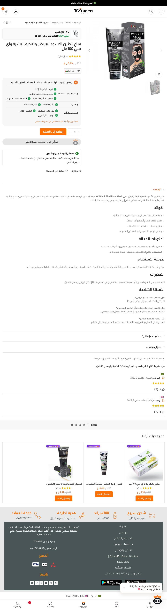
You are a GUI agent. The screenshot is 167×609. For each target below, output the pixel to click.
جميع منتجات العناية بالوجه (37, 22)
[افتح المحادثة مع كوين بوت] (157, 599)
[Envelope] (46, 583)
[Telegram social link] (72, 425)
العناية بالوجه (57, 22)
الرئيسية (77, 22)
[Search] (151, 11)
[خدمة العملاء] (37, 515)
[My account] (16, 11)
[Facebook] (56, 583)
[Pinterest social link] (80, 425)
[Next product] (4, 22)
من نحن (123, 532)
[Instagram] (41, 583)
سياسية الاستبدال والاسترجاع (123, 555)
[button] (144, 498)
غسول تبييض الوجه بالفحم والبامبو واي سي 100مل (56, 483)
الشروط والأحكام (123, 538)
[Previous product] (10, 22)
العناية (68, 22)
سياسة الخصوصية (123, 544)
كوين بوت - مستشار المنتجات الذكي (123, 573)
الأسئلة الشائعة (123, 567)
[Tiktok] (37, 583)
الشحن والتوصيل (123, 550)
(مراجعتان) (63, 56)
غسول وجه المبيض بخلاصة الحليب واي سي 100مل (97, 483)
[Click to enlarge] (159, 74)
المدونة (123, 526)
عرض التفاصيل (73, 162)
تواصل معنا (123, 561)
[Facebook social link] (88, 425)
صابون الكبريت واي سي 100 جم (144, 483)
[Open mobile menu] (161, 11)
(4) (138, 488)
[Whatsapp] (51, 583)
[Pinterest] (32, 583)
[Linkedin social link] (76, 425)
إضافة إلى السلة (53, 131)
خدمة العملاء (21, 513)
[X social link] (84, 425)
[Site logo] (83, 11)
